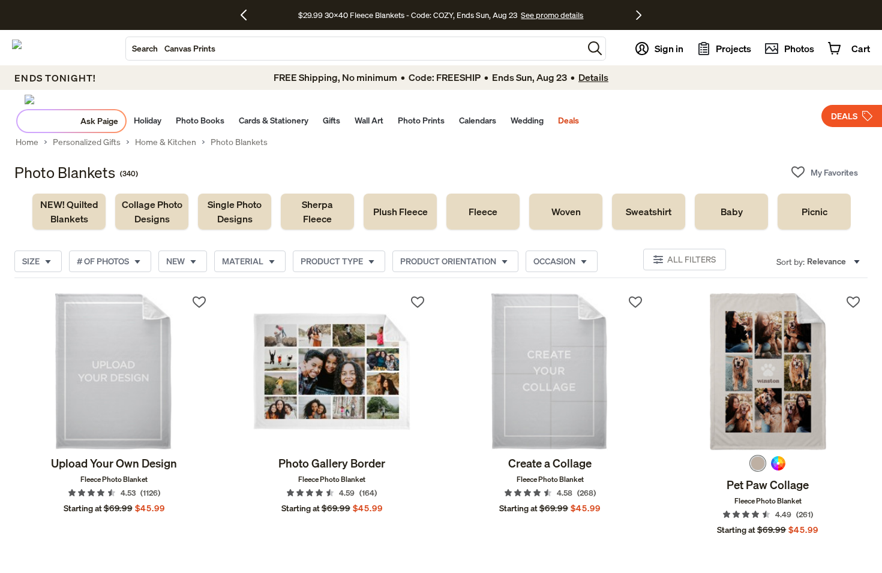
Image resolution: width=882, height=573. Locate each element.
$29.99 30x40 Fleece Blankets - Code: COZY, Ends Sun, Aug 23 (409, 15)
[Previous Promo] (248, 15)
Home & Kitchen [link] (165, 142)
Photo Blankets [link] (239, 142)
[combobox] (355, 48)
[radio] (757, 463)
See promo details (552, 15)
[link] (69, 212)
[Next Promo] (638, 15)
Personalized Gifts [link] (87, 142)
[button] (594, 48)
